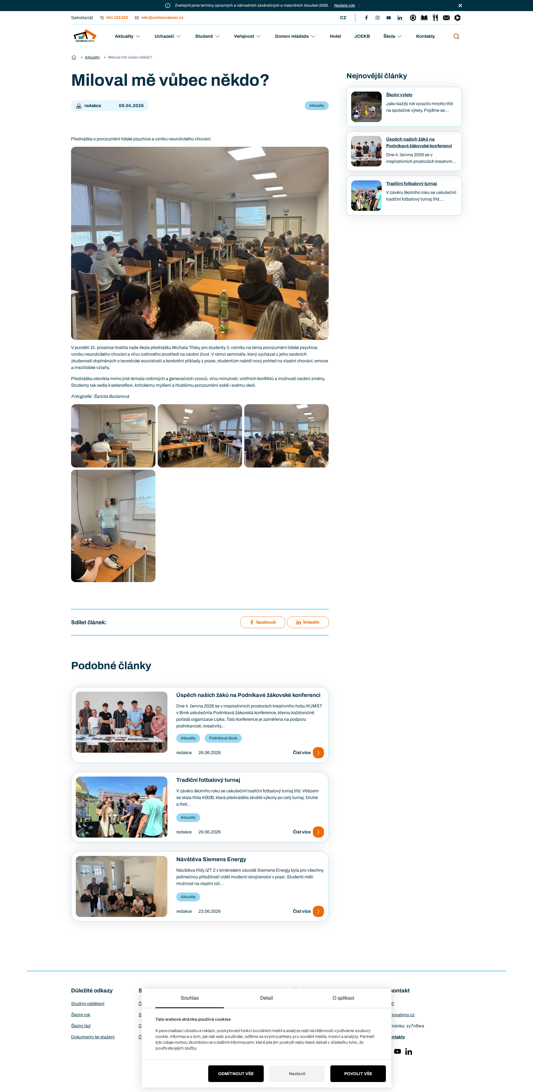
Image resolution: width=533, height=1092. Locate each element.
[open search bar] (456, 36)
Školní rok (80, 1014)
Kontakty (425, 36)
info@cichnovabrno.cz (393, 1014)
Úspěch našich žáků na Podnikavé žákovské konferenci (248, 695)
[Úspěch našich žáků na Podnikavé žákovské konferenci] (121, 722)
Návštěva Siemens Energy (211, 859)
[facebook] (366, 17)
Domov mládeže (292, 36)
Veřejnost (244, 36)
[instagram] (377, 17)
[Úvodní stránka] (74, 57)
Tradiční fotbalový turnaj (208, 780)
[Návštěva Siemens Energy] (121, 886)
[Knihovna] (424, 17)
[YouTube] (397, 1051)
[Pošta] (446, 17)
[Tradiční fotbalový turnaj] (121, 807)
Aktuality (124, 36)
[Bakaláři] (413, 17)
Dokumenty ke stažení (93, 1037)
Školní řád (80, 1025)
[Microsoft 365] (457, 17)
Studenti (204, 36)
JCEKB (362, 36)
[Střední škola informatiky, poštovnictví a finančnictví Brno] (85, 36)
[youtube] (388, 17)
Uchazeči (164, 36)
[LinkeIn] (408, 1051)
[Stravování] (435, 17)
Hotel (335, 36)
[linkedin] (399, 17)
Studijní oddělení (87, 1003)
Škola (389, 36)
